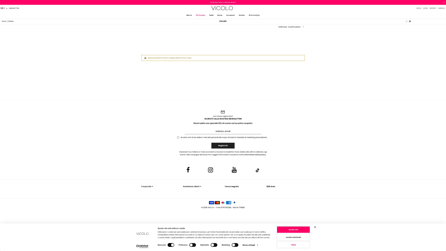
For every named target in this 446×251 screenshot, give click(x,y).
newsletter (14, 8)
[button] (4, 8)
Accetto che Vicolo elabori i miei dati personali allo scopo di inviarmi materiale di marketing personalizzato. (223, 137)
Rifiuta (293, 245)
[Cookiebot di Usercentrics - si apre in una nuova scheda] (142, 246)
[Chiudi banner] (315, 228)
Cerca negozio (232, 186)
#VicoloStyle (254, 15)
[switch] (192, 245)
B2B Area (271, 186)
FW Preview (200, 15)
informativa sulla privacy (255, 155)
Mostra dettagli (249, 245)
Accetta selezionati (293, 237)
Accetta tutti (293, 230)
